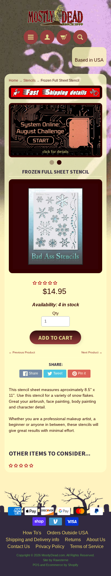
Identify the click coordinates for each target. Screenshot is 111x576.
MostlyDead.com (53, 555)
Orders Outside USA (67, 532)
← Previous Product (22, 352)
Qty (55, 313)
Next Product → (91, 352)
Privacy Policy (50, 546)
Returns (73, 539)
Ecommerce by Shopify (62, 565)
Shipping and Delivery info (32, 539)
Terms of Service (87, 546)
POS (36, 565)
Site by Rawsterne (55, 560)
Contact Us (18, 546)
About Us (96, 539)
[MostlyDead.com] (55, 16)
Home (13, 80)
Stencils (29, 80)
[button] (45, 283)
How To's (32, 532)
